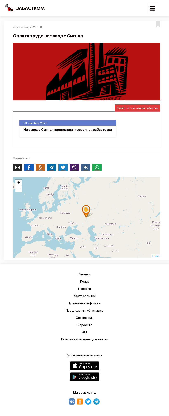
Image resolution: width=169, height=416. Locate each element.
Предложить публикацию (84, 310)
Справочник (84, 318)
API (84, 332)
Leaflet (155, 256)
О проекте (84, 325)
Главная (84, 274)
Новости (84, 289)
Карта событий (85, 296)
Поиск (84, 282)
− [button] (18, 188)
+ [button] (18, 182)
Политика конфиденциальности (84, 339)
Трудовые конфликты (84, 303)
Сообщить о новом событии (137, 108)
